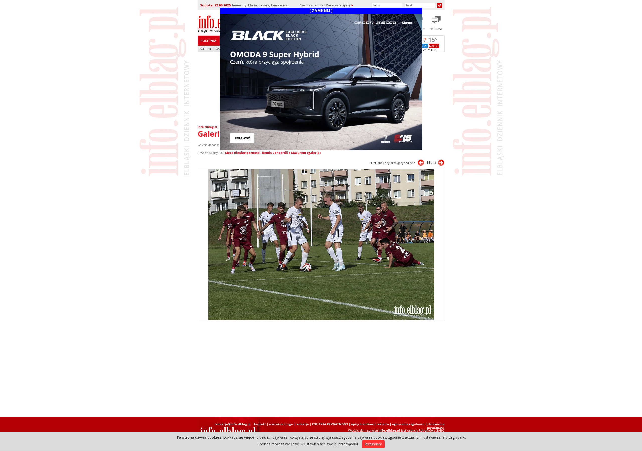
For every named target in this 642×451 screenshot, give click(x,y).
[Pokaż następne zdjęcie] (441, 162)
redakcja (302, 424)
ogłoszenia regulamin (408, 424)
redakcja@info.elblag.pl (232, 424)
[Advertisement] (321, 369)
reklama (383, 424)
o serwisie (276, 424)
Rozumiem (373, 444)
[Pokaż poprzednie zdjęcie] (421, 162)
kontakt (260, 424)
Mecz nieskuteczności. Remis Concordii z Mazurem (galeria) (273, 153)
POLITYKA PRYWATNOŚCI (330, 424)
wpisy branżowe (362, 424)
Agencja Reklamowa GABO (426, 430)
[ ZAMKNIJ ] (321, 11)
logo (289, 424)
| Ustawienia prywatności (435, 426)
